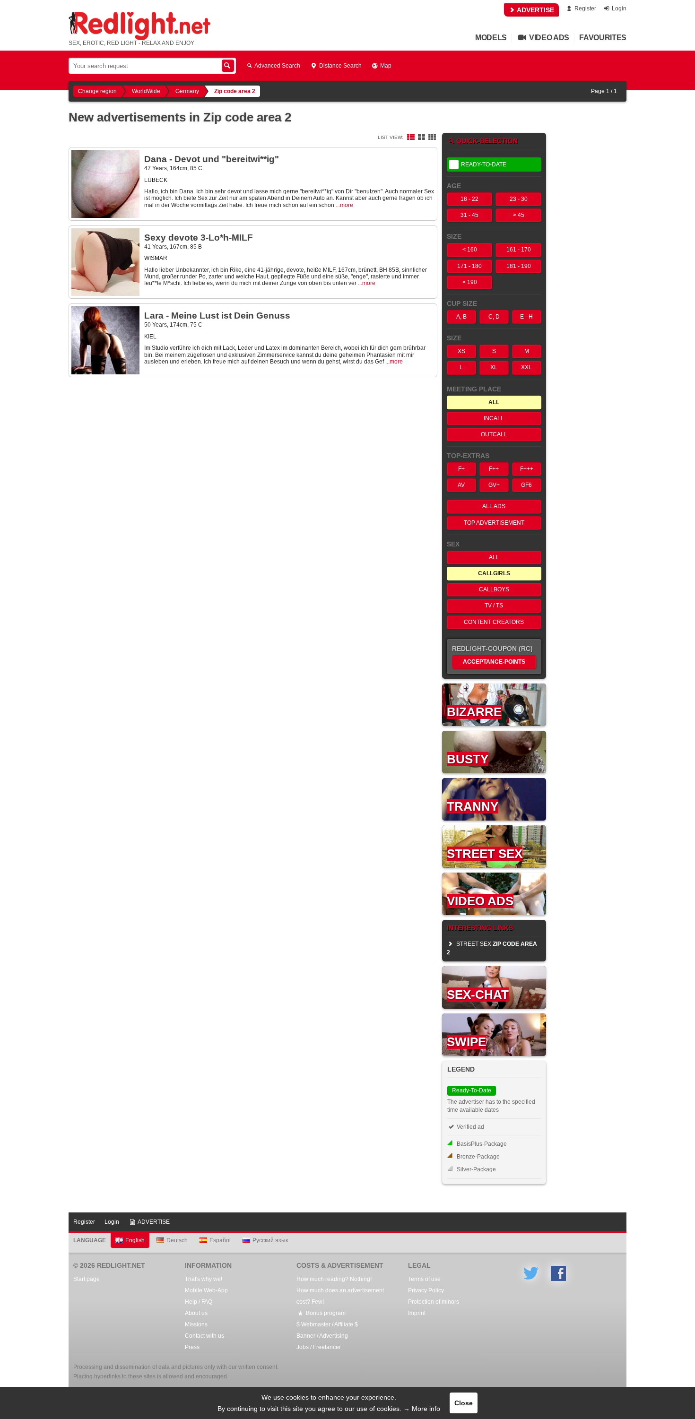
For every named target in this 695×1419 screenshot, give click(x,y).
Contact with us (204, 1335)
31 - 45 (469, 215)
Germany (187, 91)
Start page (86, 1279)
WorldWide (146, 91)
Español (220, 1240)
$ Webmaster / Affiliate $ (327, 1324)
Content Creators (494, 622)
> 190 (469, 282)
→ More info (421, 1408)
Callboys (494, 589)
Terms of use (424, 1279)
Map (385, 65)
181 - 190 (518, 266)
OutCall (494, 434)
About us (196, 1313)
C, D (494, 316)
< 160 (469, 249)
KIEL (150, 336)
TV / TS (494, 605)
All (494, 557)
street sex (492, 948)
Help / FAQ (198, 1301)
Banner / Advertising (322, 1335)
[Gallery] (432, 137)
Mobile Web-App (206, 1290)
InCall (494, 418)
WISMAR (155, 258)
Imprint (417, 1313)
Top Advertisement (494, 522)
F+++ (526, 469)
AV (461, 485)
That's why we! (203, 1279)
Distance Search (340, 65)
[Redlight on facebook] (558, 1273)
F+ (461, 469)
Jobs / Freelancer (318, 1347)
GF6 (526, 485)
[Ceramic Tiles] (421, 137)
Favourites (602, 38)
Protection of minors (433, 1301)
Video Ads (548, 38)
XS (461, 351)
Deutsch (177, 1240)
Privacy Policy (426, 1290)
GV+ (494, 485)
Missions (196, 1324)
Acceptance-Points (494, 661)
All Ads (493, 506)
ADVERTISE (534, 10)
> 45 (518, 215)
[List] (411, 137)
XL (493, 367)
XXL (526, 367)
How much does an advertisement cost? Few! (340, 1296)
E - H (526, 316)
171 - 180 (469, 266)
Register (584, 8)
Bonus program (325, 1313)
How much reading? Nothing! (334, 1279)
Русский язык (270, 1240)
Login (618, 8)
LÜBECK (155, 180)
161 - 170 (518, 249)
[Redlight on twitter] (531, 1273)
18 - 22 (469, 199)
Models (491, 38)
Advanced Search (276, 65)
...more (344, 205)
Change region (97, 91)
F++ (494, 469)
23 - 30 (519, 199)
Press (192, 1347)
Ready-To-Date (483, 164)
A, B (461, 316)
